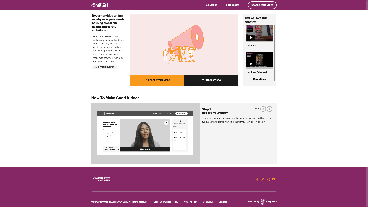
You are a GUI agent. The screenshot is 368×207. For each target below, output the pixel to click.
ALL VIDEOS (211, 5)
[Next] (269, 109)
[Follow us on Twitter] (262, 179)
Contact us (208, 202)
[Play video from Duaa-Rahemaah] (259, 59)
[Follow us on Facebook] (257, 179)
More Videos (259, 79)
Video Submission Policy (166, 202)
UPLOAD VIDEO (213, 80)
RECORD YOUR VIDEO (159, 80)
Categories (232, 5)
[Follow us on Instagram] (268, 179)
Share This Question (106, 67)
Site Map (223, 202)
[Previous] (263, 109)
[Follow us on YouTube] (273, 179)
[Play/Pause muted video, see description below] (96, 159)
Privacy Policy (190, 202)
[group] (184, 133)
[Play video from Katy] (259, 33)
